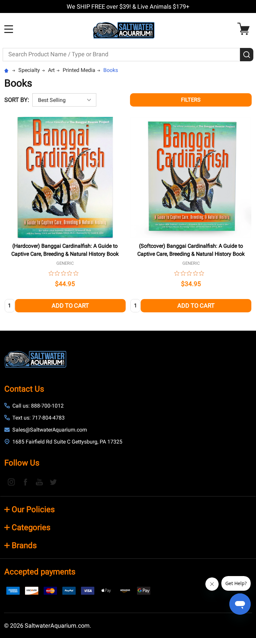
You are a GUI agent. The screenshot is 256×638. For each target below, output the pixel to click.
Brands (24, 545)
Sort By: (16, 99)
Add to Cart (70, 305)
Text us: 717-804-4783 (38, 418)
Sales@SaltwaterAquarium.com (49, 430)
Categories (31, 527)
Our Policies (33, 509)
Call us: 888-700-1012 (38, 406)
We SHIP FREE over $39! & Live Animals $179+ (128, 6)
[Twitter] (53, 482)
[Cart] (245, 29)
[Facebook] (25, 482)
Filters (191, 100)
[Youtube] (39, 482)
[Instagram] (11, 482)
